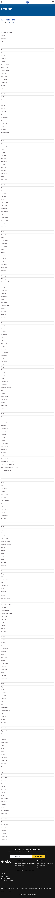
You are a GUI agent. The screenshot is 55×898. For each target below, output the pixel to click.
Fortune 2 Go (4, 819)
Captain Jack (4, 328)
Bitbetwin (3, 393)
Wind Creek (4, 308)
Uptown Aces (4, 816)
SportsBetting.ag (5, 810)
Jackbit (3, 681)
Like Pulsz (3, 601)
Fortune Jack (4, 780)
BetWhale (3, 258)
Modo (2, 480)
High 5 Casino (4, 494)
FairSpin (3, 684)
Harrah (3, 419)
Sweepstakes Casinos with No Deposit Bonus (25, 863)
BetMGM (3, 437)
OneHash (3, 728)
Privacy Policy (33, 888)
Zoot (2, 416)
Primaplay (3, 323)
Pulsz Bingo (4, 246)
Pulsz (2, 503)
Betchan (3, 719)
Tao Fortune (4, 414)
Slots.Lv (3, 143)
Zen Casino (4, 669)
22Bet (2, 713)
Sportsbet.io (4, 722)
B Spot (3, 287)
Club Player (4, 179)
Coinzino (3, 607)
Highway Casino (5, 146)
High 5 (2, 41)
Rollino (3, 252)
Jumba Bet (4, 167)
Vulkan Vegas (4, 243)
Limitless (3, 102)
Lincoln (3, 176)
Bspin (2, 686)
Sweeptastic (4, 296)
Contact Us (11, 888)
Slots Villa (3, 193)
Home (2, 11)
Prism (2, 126)
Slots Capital (4, 443)
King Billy (3, 769)
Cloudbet (3, 431)
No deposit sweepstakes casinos (9, 467)
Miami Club (4, 135)
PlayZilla (3, 637)
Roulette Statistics (5, 876)
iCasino (3, 550)
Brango (3, 108)
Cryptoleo (3, 692)
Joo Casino (4, 678)
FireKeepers (4, 290)
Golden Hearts (4, 214)
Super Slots (4, 375)
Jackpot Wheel (5, 364)
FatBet (2, 223)
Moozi (2, 378)
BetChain (3, 689)
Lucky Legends (5, 132)
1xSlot (2, 725)
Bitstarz (3, 35)
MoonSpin (3, 293)
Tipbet (2, 249)
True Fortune (4, 234)
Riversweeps (4, 284)
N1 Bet (3, 640)
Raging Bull (4, 111)
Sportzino (3, 185)
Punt (2, 114)
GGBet (3, 628)
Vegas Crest (4, 736)
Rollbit (2, 337)
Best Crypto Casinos (42, 865)
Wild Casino (4, 76)
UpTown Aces (4, 399)
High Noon (4, 361)
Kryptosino (4, 625)
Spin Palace (4, 422)
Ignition (3, 105)
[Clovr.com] (27, 2)
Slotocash (3, 61)
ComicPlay (4, 317)
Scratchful (3, 38)
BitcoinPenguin (5, 775)
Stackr (2, 527)
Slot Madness (4, 117)
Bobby (2, 199)
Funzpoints (4, 50)
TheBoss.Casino (5, 541)
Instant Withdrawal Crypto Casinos (45, 863)
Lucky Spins (4, 372)
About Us (3, 888)
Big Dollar (3, 314)
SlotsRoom (4, 346)
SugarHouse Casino (6, 281)
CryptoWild (4, 772)
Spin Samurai (4, 220)
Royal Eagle (4, 161)
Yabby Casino (4, 67)
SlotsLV (3, 402)
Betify (2, 807)
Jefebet (3, 390)
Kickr (2, 408)
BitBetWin (3, 576)
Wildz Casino (4, 657)
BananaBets (4, 565)
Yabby (2, 672)
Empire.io (3, 452)
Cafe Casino (4, 73)
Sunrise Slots (4, 79)
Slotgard (3, 367)
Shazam (3, 152)
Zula (2, 485)
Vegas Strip (4, 267)
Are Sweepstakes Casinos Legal (22, 867)
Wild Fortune (4, 211)
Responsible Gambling (45, 888)
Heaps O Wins (4, 240)
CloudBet (3, 763)
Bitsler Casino (4, 663)
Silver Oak (3, 129)
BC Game (3, 509)
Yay (2, 582)
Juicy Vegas (4, 279)
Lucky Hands (4, 381)
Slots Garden (4, 94)
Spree (2, 52)
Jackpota (3, 425)
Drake (2, 149)
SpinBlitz (3, 568)
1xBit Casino (4, 742)
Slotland (3, 164)
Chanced (3, 226)
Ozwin (2, 622)
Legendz (3, 529)
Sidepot (3, 574)
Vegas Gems (4, 396)
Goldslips (3, 562)
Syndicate (3, 751)
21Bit (2, 237)
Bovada (3, 85)
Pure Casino (4, 349)
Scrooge (3, 190)
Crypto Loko (4, 99)
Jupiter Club (4, 343)
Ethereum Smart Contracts (7, 883)
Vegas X (3, 299)
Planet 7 (3, 88)
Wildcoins (3, 660)
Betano (3, 182)
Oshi (2, 766)
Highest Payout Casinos (7, 470)
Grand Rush (4, 370)
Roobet (3, 701)
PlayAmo (3, 196)
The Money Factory (6, 387)
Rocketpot (3, 804)
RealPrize (3, 512)
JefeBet (3, 547)
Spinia (2, 232)
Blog (2, 891)
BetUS (2, 261)
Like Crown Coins (5, 598)
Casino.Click (4, 411)
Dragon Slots (4, 455)
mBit (2, 704)
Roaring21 (3, 273)
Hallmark (3, 158)
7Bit (2, 783)
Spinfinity (3, 276)
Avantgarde (4, 334)
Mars (2, 745)
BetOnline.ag (4, 642)
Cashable (3, 331)
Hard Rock (4, 434)
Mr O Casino (4, 91)
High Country (4, 352)
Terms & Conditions (21, 888)
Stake (2, 748)
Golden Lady (4, 202)
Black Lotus (4, 58)
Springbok (3, 311)
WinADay (3, 170)
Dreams (3, 138)
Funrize (3, 44)
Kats (2, 120)
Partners (8, 891)
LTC (2, 340)
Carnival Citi (4, 188)
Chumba (3, 47)
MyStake (3, 229)
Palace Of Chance (5, 123)
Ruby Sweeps (4, 217)
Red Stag (3, 55)
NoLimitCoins (4, 535)
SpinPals (3, 556)
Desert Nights (4, 446)
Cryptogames (4, 757)
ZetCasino (3, 666)
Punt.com (3, 497)
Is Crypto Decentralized (42, 867)
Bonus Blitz (4, 789)
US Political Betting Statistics (7, 880)
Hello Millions (4, 524)
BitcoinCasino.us (5, 710)
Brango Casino (5, 64)
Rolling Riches (5, 305)
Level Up (3, 631)
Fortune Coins (4, 428)
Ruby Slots (4, 82)
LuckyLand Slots (5, 500)
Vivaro (2, 559)
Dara (2, 571)
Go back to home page (14, 22)
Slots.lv (3, 822)
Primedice (3, 754)
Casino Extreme (5, 70)
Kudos (2, 358)
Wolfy (2, 645)
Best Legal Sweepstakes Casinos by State (24, 870)
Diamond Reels (5, 739)
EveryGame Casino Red (7, 613)
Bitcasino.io (4, 760)
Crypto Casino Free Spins (7, 464)
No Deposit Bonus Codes (7, 461)
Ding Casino (4, 488)
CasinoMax (4, 270)
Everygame (4, 264)
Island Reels (4, 325)
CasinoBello (4, 449)
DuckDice (3, 733)
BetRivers (3, 255)
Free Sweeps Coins (19, 865)
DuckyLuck (4, 355)
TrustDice (3, 651)
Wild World (4, 302)
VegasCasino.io (5, 707)
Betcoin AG (4, 778)
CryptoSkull (4, 731)
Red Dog (3, 155)
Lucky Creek (4, 173)
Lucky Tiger (4, 205)
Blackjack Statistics (5, 878)
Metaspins (3, 698)
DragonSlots (4, 836)
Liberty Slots (4, 320)
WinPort (3, 97)
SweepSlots (4, 208)
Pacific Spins (4, 141)
